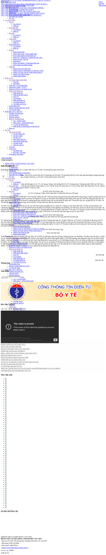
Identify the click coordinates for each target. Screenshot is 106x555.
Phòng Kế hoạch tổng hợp (21, 69)
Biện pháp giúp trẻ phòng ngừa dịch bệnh (14, 357)
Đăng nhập (102, 5)
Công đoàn (12, 39)
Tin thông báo (17, 151)
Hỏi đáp (101, 3)
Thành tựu (12, 13)
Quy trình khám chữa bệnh (18, 80)
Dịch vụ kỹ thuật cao (16, 91)
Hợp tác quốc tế (14, 117)
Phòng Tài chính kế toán (21, 74)
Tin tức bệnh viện (19, 134)
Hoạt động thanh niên (20, 141)
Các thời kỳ (17, 24)
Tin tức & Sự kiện (15, 132)
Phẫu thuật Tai (18, 93)
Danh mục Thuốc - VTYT (17, 87)
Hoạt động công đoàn (16, 154)
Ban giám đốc (13, 28)
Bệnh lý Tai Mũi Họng (16, 119)
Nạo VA (16, 97)
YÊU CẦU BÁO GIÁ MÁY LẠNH (13, 2)
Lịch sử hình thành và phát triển (19, 15)
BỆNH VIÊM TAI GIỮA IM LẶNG (13, 344)
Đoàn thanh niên (14, 44)
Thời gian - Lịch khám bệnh (18, 85)
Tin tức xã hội (17, 136)
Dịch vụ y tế (9, 78)
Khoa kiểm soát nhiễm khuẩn (22, 65)
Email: (4, 548)
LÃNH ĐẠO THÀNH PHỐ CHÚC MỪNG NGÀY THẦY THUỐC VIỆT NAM (28, 342)
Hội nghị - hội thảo (19, 152)
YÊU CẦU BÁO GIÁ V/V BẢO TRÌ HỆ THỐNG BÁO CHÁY (23, 9)
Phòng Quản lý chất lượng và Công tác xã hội (28, 70)
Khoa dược (17, 61)
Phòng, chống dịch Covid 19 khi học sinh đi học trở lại (19, 353)
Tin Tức (7, 130)
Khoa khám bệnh (19, 52)
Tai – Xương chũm (19, 121)
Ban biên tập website (16, 16)
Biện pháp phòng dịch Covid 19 (11, 355)
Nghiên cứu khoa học (16, 113)
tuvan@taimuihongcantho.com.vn (17, 548)
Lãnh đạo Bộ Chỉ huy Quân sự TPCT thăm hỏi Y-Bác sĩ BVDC (22, 340)
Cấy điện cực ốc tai (19, 104)
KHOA (11, 50)
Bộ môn (11, 33)
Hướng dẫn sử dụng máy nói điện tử (13, 351)
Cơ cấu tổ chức (10, 20)
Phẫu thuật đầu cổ (19, 100)
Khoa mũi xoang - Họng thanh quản (25, 54)
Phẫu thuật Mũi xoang (20, 95)
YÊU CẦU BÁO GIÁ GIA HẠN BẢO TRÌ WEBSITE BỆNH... (22, 4)
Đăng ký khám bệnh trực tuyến (19, 108)
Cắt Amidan (17, 98)
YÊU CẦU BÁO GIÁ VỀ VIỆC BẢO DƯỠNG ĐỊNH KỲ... (21, 11)
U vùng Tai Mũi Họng (20, 124)
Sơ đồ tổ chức (13, 169)
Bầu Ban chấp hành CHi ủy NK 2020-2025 (15, 349)
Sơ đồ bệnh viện (14, 106)
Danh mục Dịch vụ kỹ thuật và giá (20, 89)
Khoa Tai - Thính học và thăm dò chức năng (27, 57)
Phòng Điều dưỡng (19, 76)
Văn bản (12, 147)
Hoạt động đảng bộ (19, 139)
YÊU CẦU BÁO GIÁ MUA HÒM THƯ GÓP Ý (17, 6)
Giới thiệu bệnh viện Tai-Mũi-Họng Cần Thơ (15, 370)
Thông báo (12, 149)
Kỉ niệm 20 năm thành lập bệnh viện (13, 364)
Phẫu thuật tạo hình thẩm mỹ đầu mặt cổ (26, 126)
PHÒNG (12, 67)
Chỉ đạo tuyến (13, 115)
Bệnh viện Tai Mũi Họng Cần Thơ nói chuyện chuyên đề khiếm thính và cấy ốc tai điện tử (30, 368)
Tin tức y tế (17, 137)
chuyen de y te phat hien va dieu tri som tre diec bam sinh (19, 362)
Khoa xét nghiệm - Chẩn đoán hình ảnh (26, 63)
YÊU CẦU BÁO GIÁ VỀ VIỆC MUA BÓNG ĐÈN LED (20, 8)
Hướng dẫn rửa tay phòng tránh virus (13, 360)
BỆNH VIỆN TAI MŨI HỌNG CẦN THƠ (19, 163)
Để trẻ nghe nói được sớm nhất (11, 347)
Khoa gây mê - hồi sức (20, 59)
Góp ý (101, 2)
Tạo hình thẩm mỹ (19, 102)
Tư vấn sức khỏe (14, 110)
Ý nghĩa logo (13, 167)
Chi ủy (11, 22)
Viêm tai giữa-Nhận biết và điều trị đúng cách (16, 338)
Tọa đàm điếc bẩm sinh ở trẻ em (11, 366)
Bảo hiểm (16, 84)
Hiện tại (15, 26)
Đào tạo (11, 128)
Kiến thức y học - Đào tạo (13, 111)
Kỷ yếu (11, 18)
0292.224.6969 (7, 158)
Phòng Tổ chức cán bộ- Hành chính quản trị (27, 72)
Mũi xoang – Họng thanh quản (23, 123)
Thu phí (15, 82)
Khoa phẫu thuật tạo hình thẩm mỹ (24, 56)
